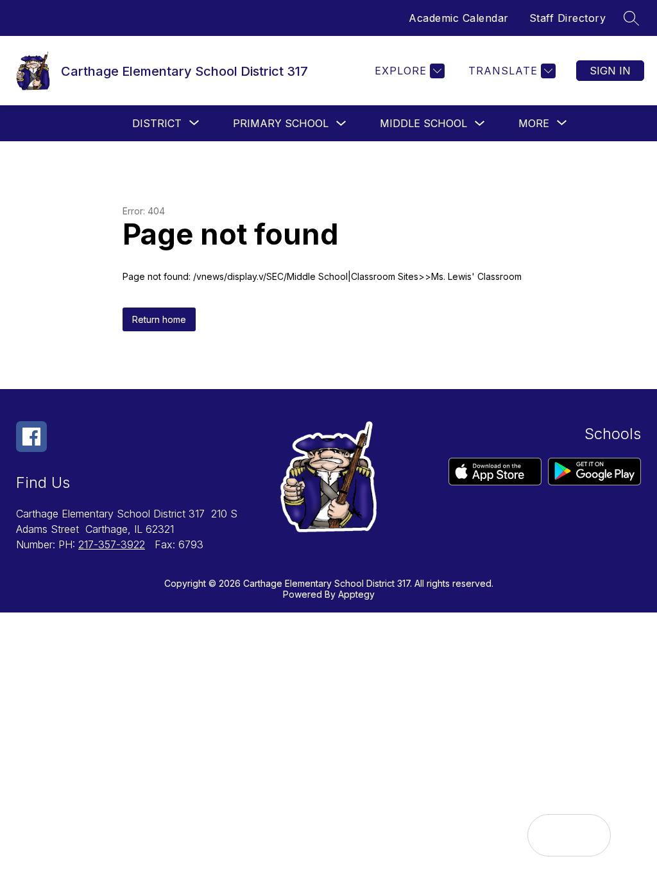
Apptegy (356, 594)
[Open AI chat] (590, 835)
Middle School (423, 123)
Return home (159, 319)
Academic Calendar (459, 18)
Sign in (610, 70)
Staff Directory (567, 18)
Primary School (280, 123)
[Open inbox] (549, 835)
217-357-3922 (111, 544)
